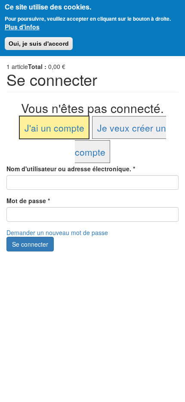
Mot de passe (28, 200)
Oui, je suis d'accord (39, 43)
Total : (37, 66)
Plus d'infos (22, 26)
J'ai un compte (54, 127)
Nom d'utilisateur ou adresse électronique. (70, 168)
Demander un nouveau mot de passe (57, 232)
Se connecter (30, 244)
